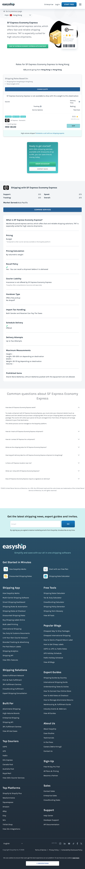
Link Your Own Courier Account (15, 638)
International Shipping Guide (56, 682)
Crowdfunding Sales (52, 800)
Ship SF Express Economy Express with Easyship (27, 46)
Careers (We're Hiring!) (53, 747)
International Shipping (12, 629)
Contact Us (48, 751)
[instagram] (60, 843)
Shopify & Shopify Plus (12, 793)
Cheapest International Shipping (57, 635)
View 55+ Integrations (11, 829)
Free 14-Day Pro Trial (52, 767)
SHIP (73, 126)
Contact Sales (42, 169)
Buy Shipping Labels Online (14, 620)
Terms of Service (40, 850)
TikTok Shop (8, 824)
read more (75, 858)
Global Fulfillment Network (13, 675)
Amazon (6, 807)
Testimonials (49, 738)
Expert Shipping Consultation (15, 693)
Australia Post (8, 769)
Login (57, 4)
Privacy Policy (54, 850)
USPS (5, 747)
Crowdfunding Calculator (54, 602)
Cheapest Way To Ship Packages (57, 631)
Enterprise (48, 4)
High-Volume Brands (11, 713)
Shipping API (8, 655)
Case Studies (49, 733)
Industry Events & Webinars (55, 709)
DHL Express (8, 760)
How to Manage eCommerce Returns (58, 700)
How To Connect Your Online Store (57, 691)
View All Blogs (49, 662)
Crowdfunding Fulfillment (13, 689)
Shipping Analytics (10, 651)
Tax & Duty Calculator (52, 598)
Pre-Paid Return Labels (12, 647)
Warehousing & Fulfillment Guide (57, 704)
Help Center (48, 816)
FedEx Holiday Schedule (53, 658)
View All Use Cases (10, 731)
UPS (4, 751)
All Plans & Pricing (51, 771)
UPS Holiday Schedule (52, 653)
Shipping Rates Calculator (54, 593)
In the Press (48, 742)
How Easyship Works (11, 593)
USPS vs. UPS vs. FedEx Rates (55, 649)
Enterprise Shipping (11, 718)
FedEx (5, 755)
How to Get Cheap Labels (53, 644)
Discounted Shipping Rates (14, 615)
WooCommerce (9, 798)
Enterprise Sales (50, 796)
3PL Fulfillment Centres (12, 684)
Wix (4, 820)
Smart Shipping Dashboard (14, 602)
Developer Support (51, 820)
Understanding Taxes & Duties (56, 687)
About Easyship (50, 729)
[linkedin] (65, 843)
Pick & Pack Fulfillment (12, 680)
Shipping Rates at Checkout (14, 611)
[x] (81, 843)
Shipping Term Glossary (53, 611)
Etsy (4, 816)
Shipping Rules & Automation (15, 606)
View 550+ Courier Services (13, 778)
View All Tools (49, 615)
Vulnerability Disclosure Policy (71, 850)
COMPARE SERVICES (42, 210)
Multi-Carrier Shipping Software (16, 598)
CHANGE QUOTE (42, 89)
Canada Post (8, 764)
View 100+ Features (10, 660)
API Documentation (51, 824)
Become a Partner (51, 775)
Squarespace (8, 802)
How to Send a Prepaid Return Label (58, 640)
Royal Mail (7, 773)
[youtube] (69, 843)
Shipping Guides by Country (55, 678)
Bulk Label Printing (10, 624)
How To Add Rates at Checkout (56, 695)
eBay (5, 811)
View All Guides (50, 713)
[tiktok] (73, 843)
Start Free (69, 4)
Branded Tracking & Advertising (16, 642)
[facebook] (77, 843)
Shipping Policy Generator (54, 606)
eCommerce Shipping (11, 709)
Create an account (43, 164)
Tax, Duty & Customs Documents (16, 633)
